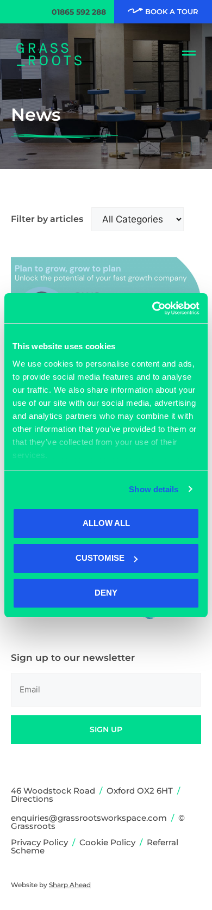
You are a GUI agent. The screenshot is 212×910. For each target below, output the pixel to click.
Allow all (106, 523)
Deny (106, 592)
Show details (153, 489)
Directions (32, 799)
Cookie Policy (107, 842)
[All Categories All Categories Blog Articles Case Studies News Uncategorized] (137, 219)
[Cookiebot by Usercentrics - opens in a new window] (152, 308)
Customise (100, 557)
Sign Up (106, 729)
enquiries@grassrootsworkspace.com (89, 818)
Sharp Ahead (70, 885)
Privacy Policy (39, 842)
